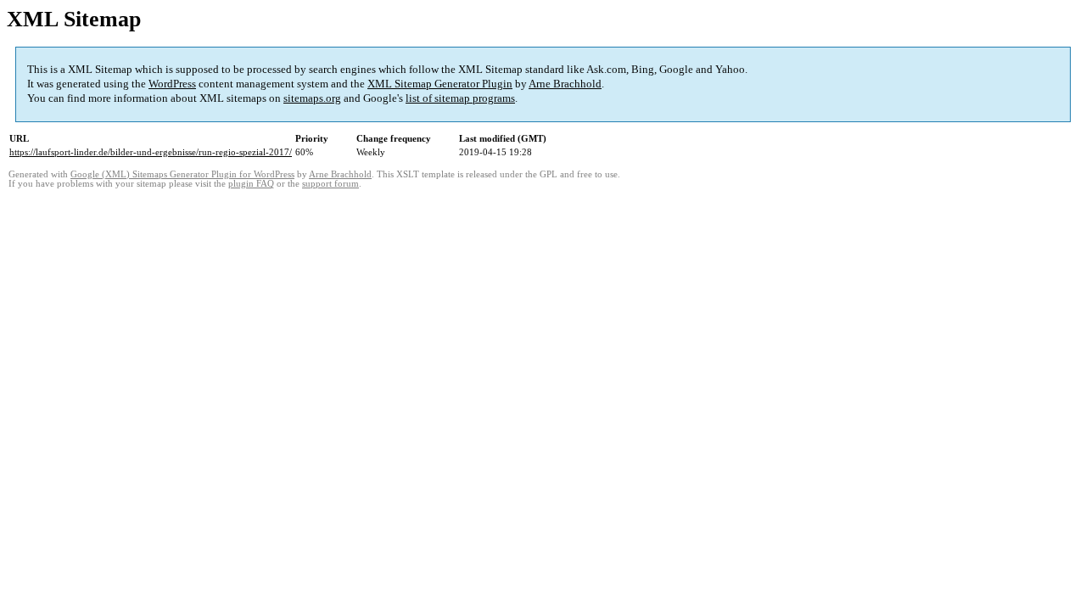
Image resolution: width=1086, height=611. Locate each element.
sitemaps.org (312, 98)
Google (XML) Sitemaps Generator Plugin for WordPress (182, 174)
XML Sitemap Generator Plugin (439, 83)
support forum (330, 183)
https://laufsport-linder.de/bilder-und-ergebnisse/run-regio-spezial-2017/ (150, 152)
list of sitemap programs (460, 98)
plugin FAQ (251, 183)
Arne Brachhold (565, 83)
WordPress (172, 83)
